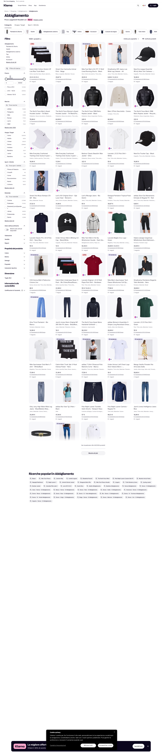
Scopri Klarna (22, 5)
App (35, 5)
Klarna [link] (6, 11)
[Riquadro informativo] (41, 39)
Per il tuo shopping (9, 1)
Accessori (9, 59)
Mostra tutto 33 (9, 188)
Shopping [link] (13, 11)
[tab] (8, 25)
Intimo (8, 57)
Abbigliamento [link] (22, 11)
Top (7, 54)
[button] (144, 5)
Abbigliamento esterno (13, 52)
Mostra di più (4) (11, 62)
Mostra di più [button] (93, 453)
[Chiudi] (114, 732)
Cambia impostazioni (58, 745)
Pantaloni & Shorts (12, 46)
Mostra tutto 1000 (10, 127)
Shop (30, 5)
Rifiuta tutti (88, 745)
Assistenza (42, 5)
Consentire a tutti (105, 745)
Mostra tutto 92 (9, 221)
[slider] (6, 79)
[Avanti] (155, 32)
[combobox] (131, 38)
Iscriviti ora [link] (138, 746)
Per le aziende (20, 1)
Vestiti (8, 49)
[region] (81, 740)
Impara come (38, 20)
